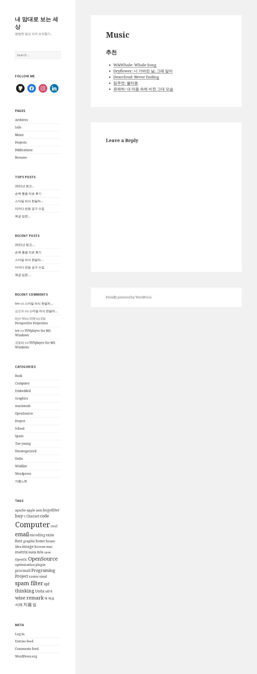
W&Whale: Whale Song (134, 64)
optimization (25, 565)
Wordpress (23, 473)
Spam (19, 436)
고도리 (19, 343)
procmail (23, 570)
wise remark (29, 597)
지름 (27, 604)
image (28, 546)
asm (39, 510)
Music (19, 135)
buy (19, 516)
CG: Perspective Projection (31, 320)
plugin (40, 565)
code (44, 516)
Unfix (19, 458)
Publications (24, 150)
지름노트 (21, 481)
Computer (22, 383)
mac (49, 547)
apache (20, 510)
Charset (32, 516)
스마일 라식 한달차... (29, 201)
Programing (43, 570)
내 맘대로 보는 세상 (36, 22)
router (34, 576)
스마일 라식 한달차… (29, 260)
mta (40, 552)
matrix (21, 551)
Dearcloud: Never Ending (136, 76)
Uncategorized (25, 451)
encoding (37, 535)
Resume (21, 157)
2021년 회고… (25, 245)
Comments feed (26, 649)
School (19, 428)
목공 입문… (23, 275)
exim (50, 535)
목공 (51, 598)
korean (39, 547)
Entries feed (24, 641)
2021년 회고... (24, 186)
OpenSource (24, 413)
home (40, 541)
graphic (29, 541)
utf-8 (48, 591)
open (47, 552)
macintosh (22, 406)
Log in (19, 634)
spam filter (29, 583)
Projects (21, 142)
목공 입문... (22, 216)
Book (18, 376)
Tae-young (23, 443)
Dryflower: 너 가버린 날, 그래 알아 (143, 70)
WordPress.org (26, 656)
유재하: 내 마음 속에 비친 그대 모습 (143, 88)
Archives (21, 120)
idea (18, 547)
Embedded (23, 391)
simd (43, 576)
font (18, 540)
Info (18, 127)
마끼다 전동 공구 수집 (29, 209)
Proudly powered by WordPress (129, 297)
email (22, 534)
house (50, 541)
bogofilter (51, 510)
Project (20, 421)
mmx (32, 552)
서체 (19, 604)
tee (17, 303)
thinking (24, 591)
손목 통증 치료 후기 (28, 193)
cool (54, 526)
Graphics (21, 398)
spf (46, 583)
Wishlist (21, 466)
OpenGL (21, 559)
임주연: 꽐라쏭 (125, 82)
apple (31, 510)
